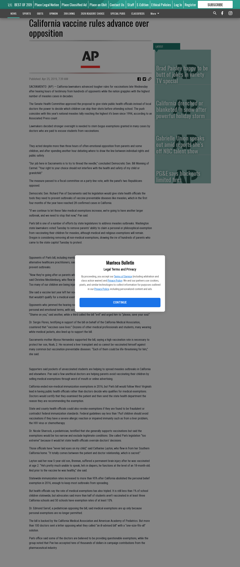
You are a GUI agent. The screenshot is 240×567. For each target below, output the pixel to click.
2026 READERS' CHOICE (92, 13)
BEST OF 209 (23, 4)
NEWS (13, 13)
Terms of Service (123, 276)
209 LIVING (69, 13)
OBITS (40, 13)
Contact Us (117, 4)
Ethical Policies (161, 4)
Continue (120, 302)
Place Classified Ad (74, 4)
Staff (130, 4)
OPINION (53, 13)
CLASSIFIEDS (138, 13)
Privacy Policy (115, 280)
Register (190, 4)
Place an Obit (98, 4)
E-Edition (142, 4)
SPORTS (26, 13)
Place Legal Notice (47, 4)
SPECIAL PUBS (117, 13)
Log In (178, 4)
